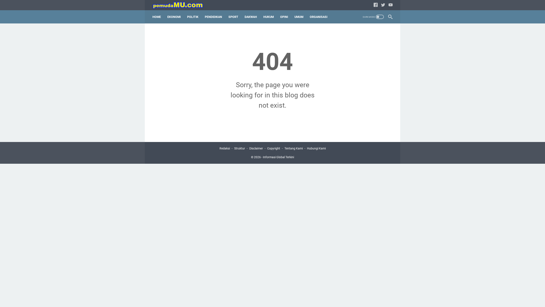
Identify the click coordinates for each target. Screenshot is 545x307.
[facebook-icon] (376, 5)
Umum (298, 17)
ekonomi (174, 17)
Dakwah (251, 17)
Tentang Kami (293, 148)
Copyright (273, 148)
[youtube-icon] (391, 5)
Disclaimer (256, 148)
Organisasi (318, 17)
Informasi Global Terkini (278, 157)
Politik (192, 17)
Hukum (268, 17)
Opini (284, 17)
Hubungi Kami (316, 148)
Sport (233, 17)
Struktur (239, 148)
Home (156, 17)
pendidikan (213, 17)
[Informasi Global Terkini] (180, 5)
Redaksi (224, 148)
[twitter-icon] (383, 5)
